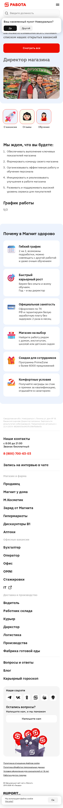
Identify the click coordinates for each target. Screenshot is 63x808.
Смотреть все (31, 48)
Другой (26, 28)
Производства (15, 643)
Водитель (11, 603)
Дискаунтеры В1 (16, 524)
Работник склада (17, 611)
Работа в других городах (14, 775)
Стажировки (14, 579)
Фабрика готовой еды (21, 651)
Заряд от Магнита (18, 508)
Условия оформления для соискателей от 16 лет (26, 771)
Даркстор (11, 627)
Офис (8, 563)
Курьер (9, 619)
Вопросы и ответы (18, 662)
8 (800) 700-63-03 (17, 453)
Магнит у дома (15, 492)
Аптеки (9, 532)
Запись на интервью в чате (25, 465)
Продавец (11, 484)
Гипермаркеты (15, 516)
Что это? (9, 801)
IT (4, 587)
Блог (7, 670)
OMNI (7, 571)
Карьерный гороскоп (20, 679)
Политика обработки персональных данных (24, 767)
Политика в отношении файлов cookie (21, 763)
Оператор (11, 555)
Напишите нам (31, 718)
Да (10, 28)
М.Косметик (13, 500)
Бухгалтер (11, 547)
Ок (52, 800)
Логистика (12, 635)
